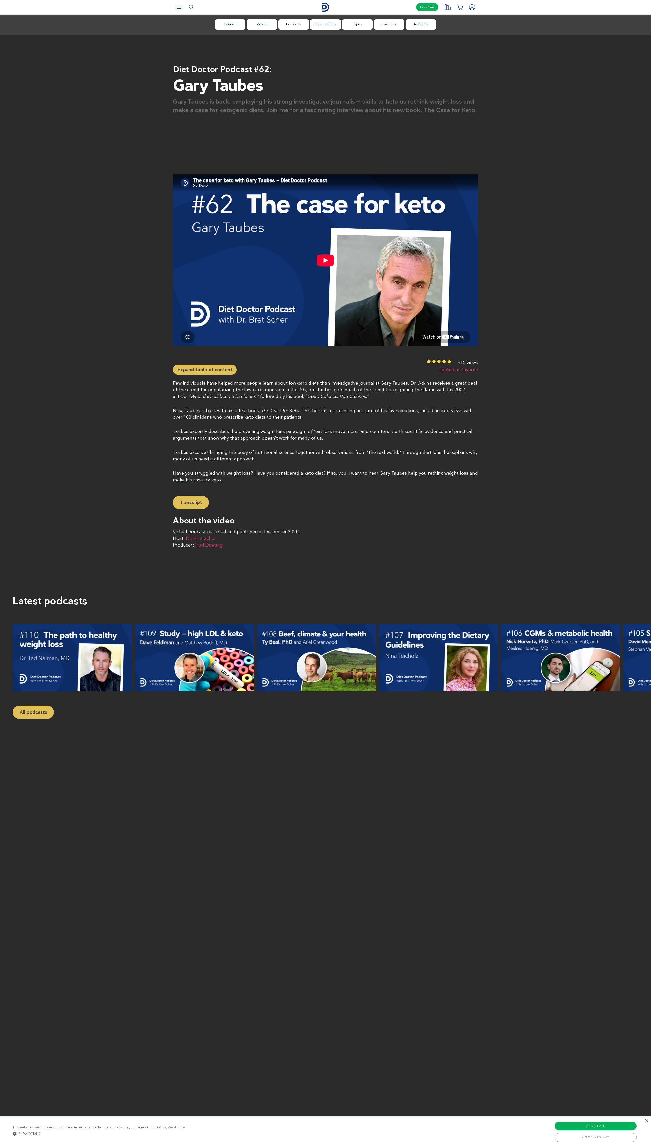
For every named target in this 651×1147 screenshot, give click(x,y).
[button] (99, 1133)
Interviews (293, 24)
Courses (230, 24)
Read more (176, 1127)
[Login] (472, 7)
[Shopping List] (460, 7)
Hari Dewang (209, 545)
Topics (357, 24)
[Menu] (179, 7)
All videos (420, 24)
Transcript (191, 502)
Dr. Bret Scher (201, 538)
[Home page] (325, 7)
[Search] (191, 7)
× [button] (646, 1121)
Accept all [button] (595, 1126)
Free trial (427, 7)
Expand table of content (204, 370)
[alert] (325, 1131)
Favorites (389, 24)
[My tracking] (447, 7)
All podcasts (33, 712)
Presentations (325, 24)
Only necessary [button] (595, 1137)
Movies (262, 24)
